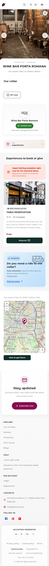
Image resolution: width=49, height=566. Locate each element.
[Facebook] (6, 518)
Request (24, 240)
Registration (9, 486)
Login (6, 480)
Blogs (6, 448)
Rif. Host (12, 95)
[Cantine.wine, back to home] (4, 4)
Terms (39, 543)
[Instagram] (13, 518)
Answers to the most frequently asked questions (21, 467)
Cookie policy (28, 543)
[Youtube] (19, 518)
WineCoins (8, 437)
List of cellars (10, 427)
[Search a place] (24, 4)
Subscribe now (24, 405)
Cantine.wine (19, 62)
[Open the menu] (33, 4)
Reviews (7, 432)
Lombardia (31, 62)
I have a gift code (11, 460)
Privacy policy (13, 543)
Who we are (9, 443)
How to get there (17, 357)
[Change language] (43, 4)
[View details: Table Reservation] (24, 193)
